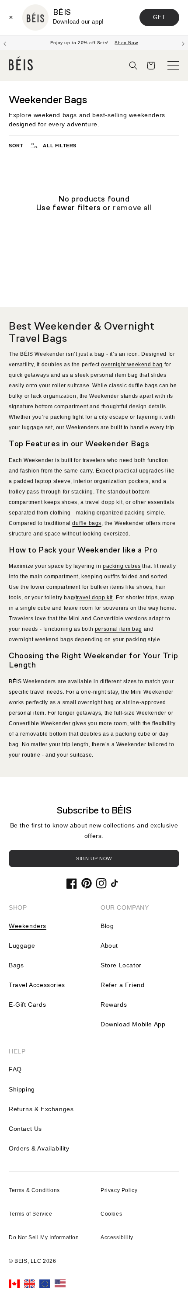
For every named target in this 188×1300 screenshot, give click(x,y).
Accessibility (117, 1237)
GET (159, 17)
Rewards (114, 1004)
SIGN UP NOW (94, 858)
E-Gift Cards (27, 1004)
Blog (107, 925)
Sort (16, 145)
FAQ (15, 1069)
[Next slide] (183, 42)
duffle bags (86, 523)
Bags (16, 965)
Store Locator (121, 965)
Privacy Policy (119, 1190)
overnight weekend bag (132, 364)
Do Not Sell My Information (44, 1237)
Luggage (22, 945)
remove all (132, 207)
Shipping (22, 1089)
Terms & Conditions (34, 1190)
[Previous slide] (5, 42)
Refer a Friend (122, 984)
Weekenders (27, 925)
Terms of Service (30, 1214)
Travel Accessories (37, 984)
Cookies (111, 1214)
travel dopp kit (94, 597)
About (109, 945)
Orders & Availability (39, 1148)
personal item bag (118, 629)
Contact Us (25, 1128)
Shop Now (126, 42)
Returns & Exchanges (41, 1108)
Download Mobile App (133, 1024)
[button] (133, 65)
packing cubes (122, 566)
